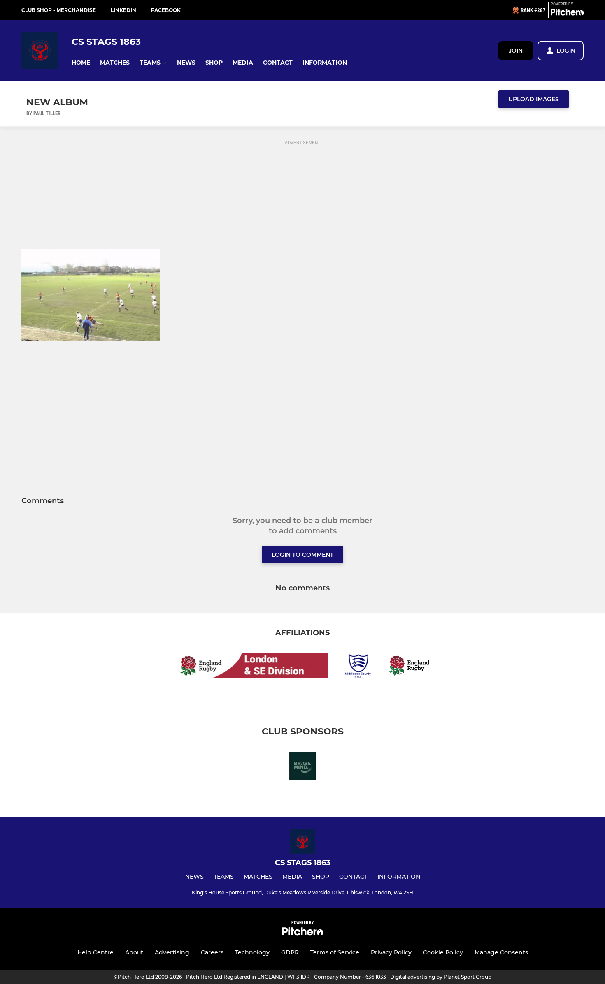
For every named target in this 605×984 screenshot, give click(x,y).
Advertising (172, 952)
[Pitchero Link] (567, 14)
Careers (212, 952)
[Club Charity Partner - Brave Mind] (302, 767)
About (134, 952)
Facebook (166, 10)
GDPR (290, 952)
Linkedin (123, 10)
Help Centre (95, 952)
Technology (252, 952)
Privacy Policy (391, 952)
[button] (81, 63)
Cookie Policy (443, 952)
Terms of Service (334, 952)
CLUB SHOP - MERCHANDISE (58, 10)
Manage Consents (501, 952)
